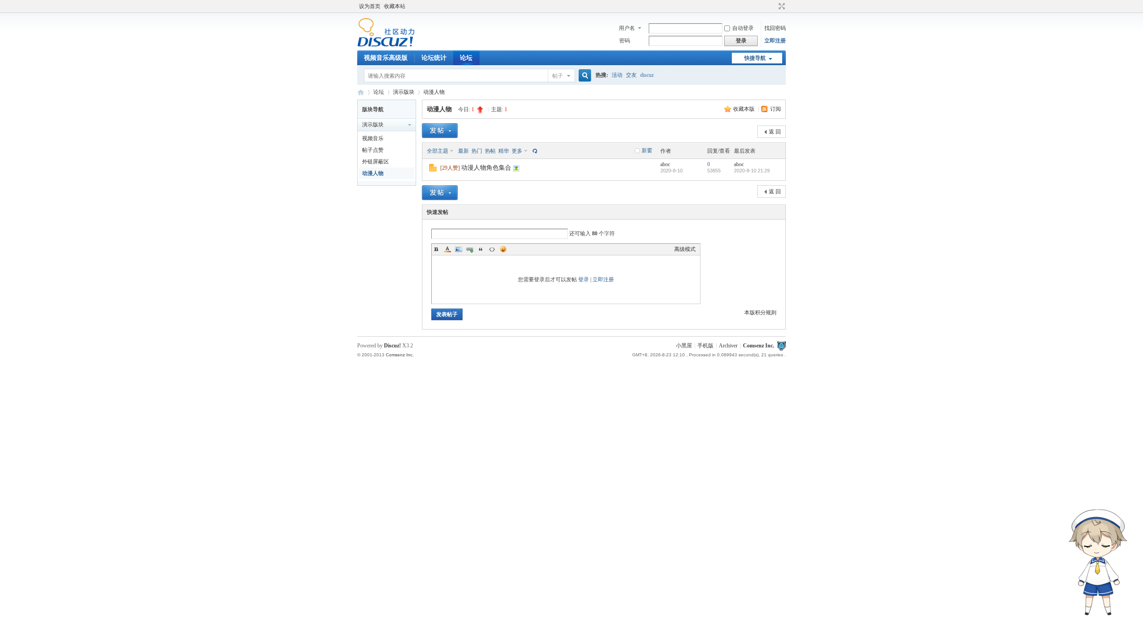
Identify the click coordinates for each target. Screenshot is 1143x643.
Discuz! (392, 345)
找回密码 (775, 28)
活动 (617, 75)
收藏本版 (744, 109)
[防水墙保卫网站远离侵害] (781, 345)
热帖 (490, 151)
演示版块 (403, 92)
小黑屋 (684, 345)
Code (492, 249)
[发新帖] (440, 130)
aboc (665, 164)
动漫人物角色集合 (486, 167)
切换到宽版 (781, 6)
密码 (624, 41)
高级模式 (685, 249)
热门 (476, 151)
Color (447, 249)
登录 (583, 279)
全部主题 (437, 151)
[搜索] (583, 76)
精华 (503, 151)
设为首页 (369, 6)
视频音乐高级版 (386, 57)
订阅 (775, 109)
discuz (647, 75)
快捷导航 (755, 58)
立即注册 (775, 41)
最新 (463, 151)
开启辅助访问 (773, 6)
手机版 (705, 345)
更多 (517, 151)
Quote (480, 249)
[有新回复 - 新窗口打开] (433, 170)
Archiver (728, 345)
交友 (631, 75)
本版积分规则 (760, 312)
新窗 (647, 150)
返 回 (775, 132)
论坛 (466, 57)
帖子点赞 (373, 150)
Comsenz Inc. (758, 345)
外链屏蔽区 (375, 162)
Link (469, 249)
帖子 (557, 76)
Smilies (503, 249)
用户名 (627, 28)
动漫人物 (434, 92)
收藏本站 (394, 6)
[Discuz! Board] (386, 45)
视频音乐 (373, 138)
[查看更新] (534, 151)
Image (458, 249)
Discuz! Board (360, 92)
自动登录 (743, 28)
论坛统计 (433, 57)
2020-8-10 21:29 (752, 170)
